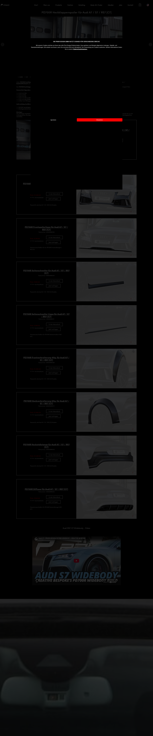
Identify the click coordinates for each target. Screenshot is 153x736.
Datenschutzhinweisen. (80, 49)
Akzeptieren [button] (99, 120)
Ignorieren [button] (53, 120)
